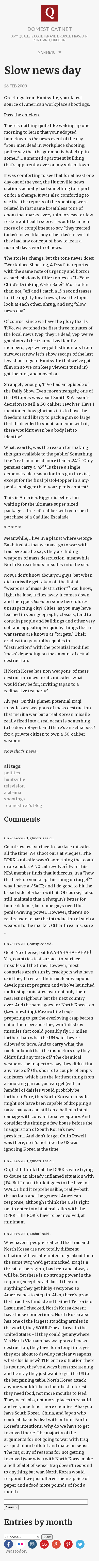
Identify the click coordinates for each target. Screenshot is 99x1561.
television (14, 785)
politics (12, 772)
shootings (14, 798)
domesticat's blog (24, 805)
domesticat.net (49, 29)
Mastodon (16, 1551)
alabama (12, 792)
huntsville (14, 779)
